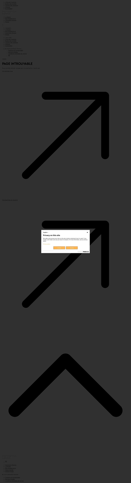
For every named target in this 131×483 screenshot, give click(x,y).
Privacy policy (46, 244)
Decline (72, 247)
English (45, 232)
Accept (59, 247)
